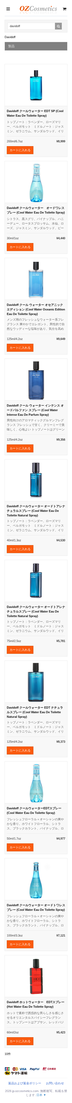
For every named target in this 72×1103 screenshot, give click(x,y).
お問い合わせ (55, 1083)
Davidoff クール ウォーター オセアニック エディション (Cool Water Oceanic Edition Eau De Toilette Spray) (36, 309)
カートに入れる (20, 150)
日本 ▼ (41, 1095)
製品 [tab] (11, 46)
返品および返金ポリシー (24, 1083)
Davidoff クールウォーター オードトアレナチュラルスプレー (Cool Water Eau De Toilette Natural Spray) (36, 510)
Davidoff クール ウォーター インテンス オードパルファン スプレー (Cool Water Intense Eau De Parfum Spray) (35, 410)
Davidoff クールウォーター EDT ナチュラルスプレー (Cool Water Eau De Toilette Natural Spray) (35, 712)
